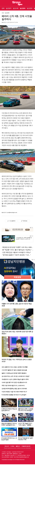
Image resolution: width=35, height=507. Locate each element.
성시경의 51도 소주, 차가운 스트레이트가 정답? (15, 376)
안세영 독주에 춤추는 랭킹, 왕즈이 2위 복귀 (14, 388)
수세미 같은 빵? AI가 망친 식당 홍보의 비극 (14, 382)
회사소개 (7, 446)
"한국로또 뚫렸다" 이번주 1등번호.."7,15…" (16, 255)
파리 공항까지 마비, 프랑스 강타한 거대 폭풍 (15, 367)
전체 (3, 8)
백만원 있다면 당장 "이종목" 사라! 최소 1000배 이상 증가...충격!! (17, 247)
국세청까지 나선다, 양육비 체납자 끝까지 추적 (15, 379)
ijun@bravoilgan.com (12, 212)
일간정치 (8, 8)
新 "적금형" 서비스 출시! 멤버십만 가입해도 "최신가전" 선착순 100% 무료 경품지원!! (17, 250)
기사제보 (12, 446)
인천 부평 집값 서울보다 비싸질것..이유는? (16, 252)
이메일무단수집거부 (25, 446)
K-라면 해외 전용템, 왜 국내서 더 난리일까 (14, 394)
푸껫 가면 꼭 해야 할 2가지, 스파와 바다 (13, 385)
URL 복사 (25, 221)
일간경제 (22, 8)
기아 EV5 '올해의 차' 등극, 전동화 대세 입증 (14, 370)
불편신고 (18, 446)
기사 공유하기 (12, 221)
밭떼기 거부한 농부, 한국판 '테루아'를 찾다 (14, 373)
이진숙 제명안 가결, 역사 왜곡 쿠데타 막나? (14, 391)
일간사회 (15, 8)
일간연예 (29, 8)
